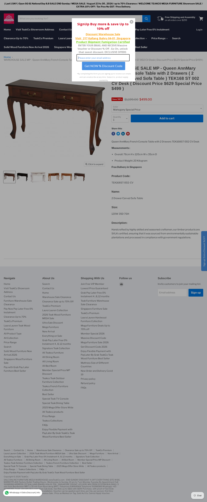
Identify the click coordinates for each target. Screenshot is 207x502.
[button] (131, 22)
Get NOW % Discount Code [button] (103, 66)
